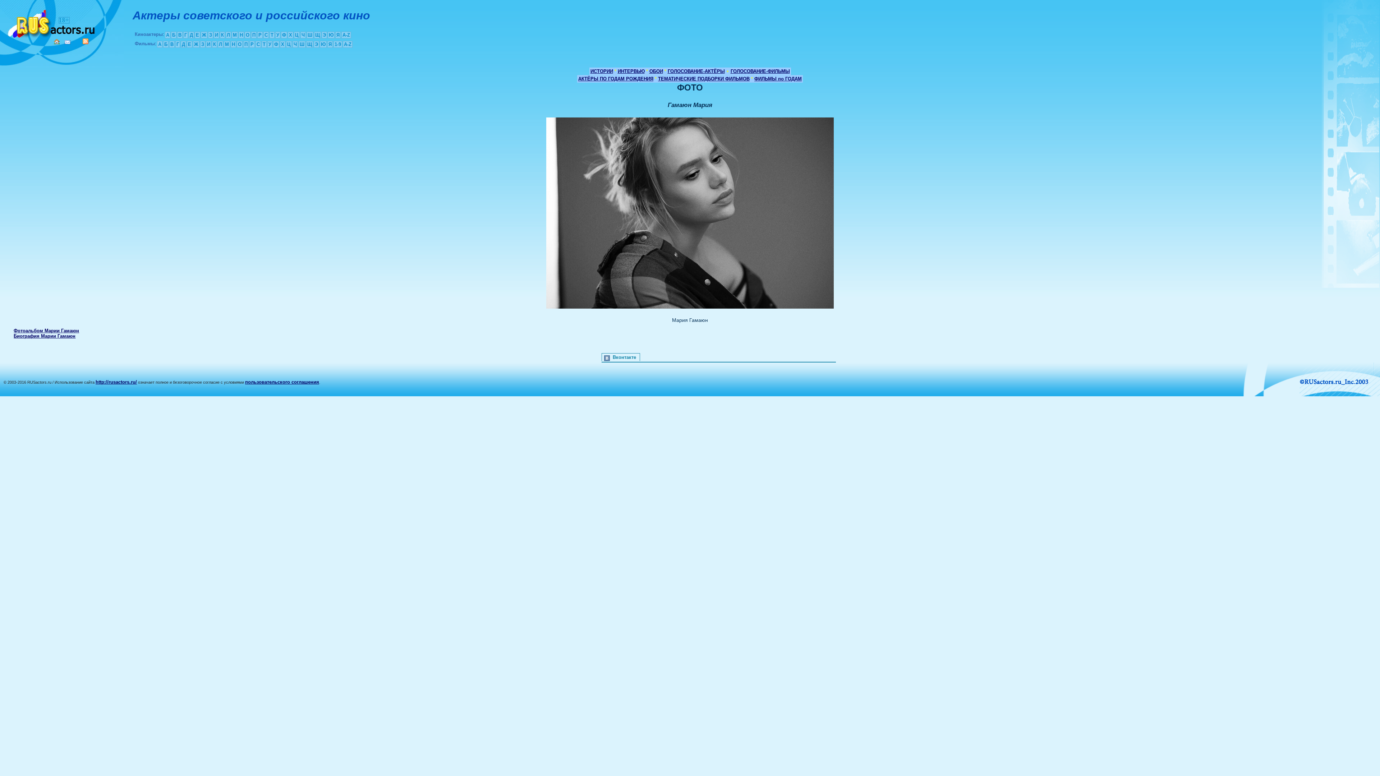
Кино (52, 22)
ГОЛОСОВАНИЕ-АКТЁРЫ (696, 71)
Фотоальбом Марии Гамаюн (46, 330)
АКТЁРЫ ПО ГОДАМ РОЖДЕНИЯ (615, 79)
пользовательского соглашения (282, 382)
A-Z (346, 35)
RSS (85, 41)
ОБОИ (656, 71)
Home (57, 41)
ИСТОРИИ (601, 71)
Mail (67, 42)
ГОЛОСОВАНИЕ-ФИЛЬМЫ (760, 71)
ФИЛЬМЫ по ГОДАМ (778, 79)
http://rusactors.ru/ (116, 382)
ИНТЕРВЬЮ (631, 71)
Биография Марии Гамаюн (44, 336)
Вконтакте (624, 357)
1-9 (338, 44)
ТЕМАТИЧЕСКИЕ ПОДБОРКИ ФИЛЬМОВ (704, 79)
